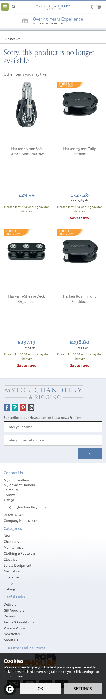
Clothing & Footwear (19, 553)
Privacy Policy (14, 628)
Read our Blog (15, 407)
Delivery (10, 604)
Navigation (12, 571)
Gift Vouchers (14, 610)
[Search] (13, 7)
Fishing (9, 589)
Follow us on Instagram (31, 407)
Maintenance (13, 547)
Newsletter (12, 634)
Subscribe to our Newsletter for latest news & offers (42, 417)
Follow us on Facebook (7, 407)
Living (8, 583)
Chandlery (11, 541)
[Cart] (99, 6)
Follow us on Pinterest (23, 407)
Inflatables (11, 577)
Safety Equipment (17, 565)
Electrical (11, 559)
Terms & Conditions (19, 622)
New (7, 535)
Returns (10, 616)
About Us (11, 639)
